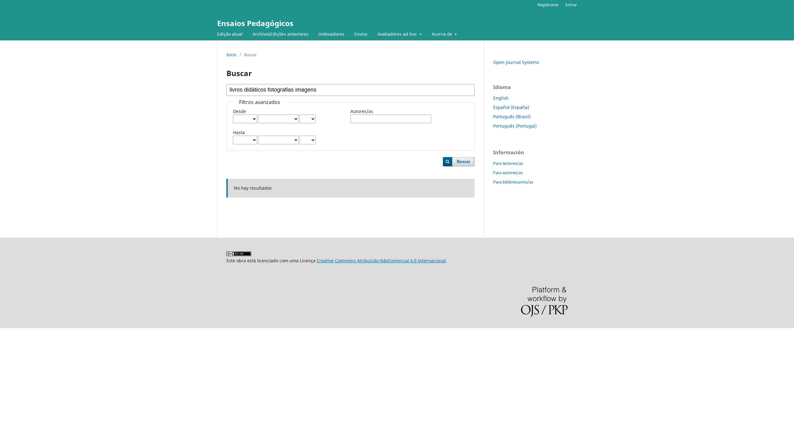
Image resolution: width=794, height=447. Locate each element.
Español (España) (511, 107)
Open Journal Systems (516, 62)
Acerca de (442, 34)
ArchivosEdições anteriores (280, 34)
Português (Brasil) (512, 117)
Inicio (231, 54)
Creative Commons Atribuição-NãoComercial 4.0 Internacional (381, 261)
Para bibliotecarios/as (513, 182)
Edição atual (230, 34)
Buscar (463, 161)
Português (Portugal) (515, 126)
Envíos (361, 34)
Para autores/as (508, 172)
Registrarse (548, 4)
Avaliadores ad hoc (397, 34)
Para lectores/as (508, 163)
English (501, 98)
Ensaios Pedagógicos (255, 23)
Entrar (571, 4)
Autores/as (361, 111)
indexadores (331, 34)
